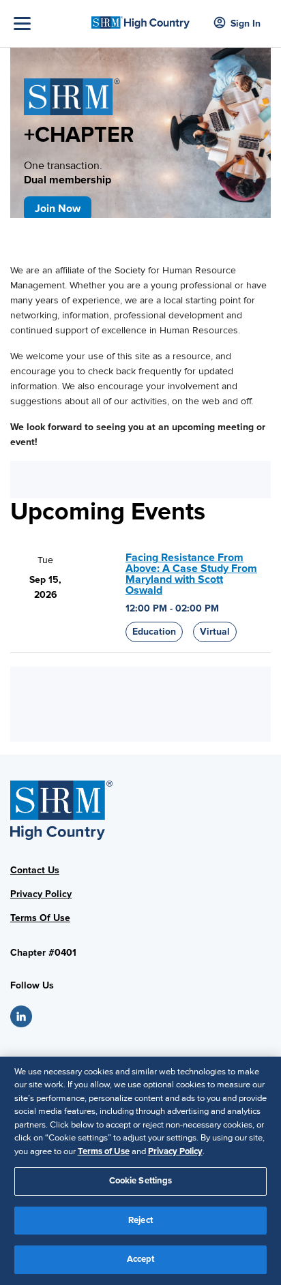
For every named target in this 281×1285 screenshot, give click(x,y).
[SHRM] (140, 18)
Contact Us (34, 870)
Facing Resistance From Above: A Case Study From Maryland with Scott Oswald (191, 574)
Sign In (246, 23)
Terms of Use (104, 1151)
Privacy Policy (41, 894)
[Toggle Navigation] (49, 23)
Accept (141, 1259)
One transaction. (67, 172)
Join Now (57, 208)
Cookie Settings (141, 1180)
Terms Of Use (40, 918)
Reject (140, 1220)
